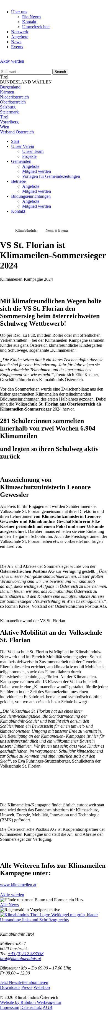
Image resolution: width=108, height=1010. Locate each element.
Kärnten (7, 92)
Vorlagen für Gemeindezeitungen (51, 176)
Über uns (19, 11)
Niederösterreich (14, 97)
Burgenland (10, 87)
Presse (26, 987)
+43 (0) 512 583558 (25, 953)
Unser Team (32, 151)
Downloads (10, 987)
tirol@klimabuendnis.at (20, 958)
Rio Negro (31, 16)
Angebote (19, 36)
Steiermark (9, 112)
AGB (47, 1007)
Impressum (9, 1007)
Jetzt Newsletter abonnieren (24, 982)
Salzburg (8, 107)
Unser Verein (22, 146)
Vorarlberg (9, 122)
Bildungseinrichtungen (31, 196)
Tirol (4, 117)
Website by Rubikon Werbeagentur (30, 1002)
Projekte (29, 156)
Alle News (9, 904)
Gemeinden (21, 161)
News (16, 41)
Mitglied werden (36, 171)
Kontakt (29, 21)
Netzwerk (19, 31)
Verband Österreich (17, 132)
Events (17, 46)
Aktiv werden (12, 61)
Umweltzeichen (36, 26)
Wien (4, 127)
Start (15, 141)
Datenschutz (31, 1007)
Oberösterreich (13, 102)
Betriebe (18, 181)
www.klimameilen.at (18, 884)
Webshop (42, 987)
